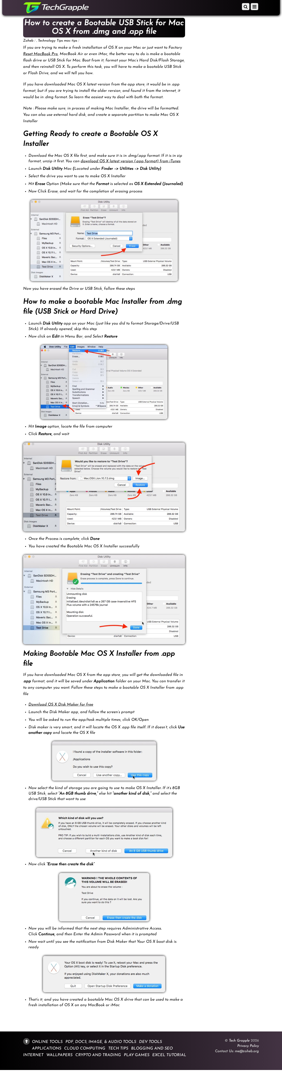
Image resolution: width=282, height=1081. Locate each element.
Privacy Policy (248, 1046)
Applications (46, 1048)
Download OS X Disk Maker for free (60, 705)
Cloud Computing (84, 1048)
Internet (33, 1055)
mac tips (70, 40)
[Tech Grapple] (56, 12)
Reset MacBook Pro (40, 54)
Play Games (136, 1055)
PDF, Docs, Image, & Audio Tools (100, 1042)
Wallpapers (59, 1055)
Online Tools (47, 1042)
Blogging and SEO (152, 1048)
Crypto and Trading (98, 1055)
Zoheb (28, 40)
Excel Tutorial (169, 1055)
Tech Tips (118, 1048)
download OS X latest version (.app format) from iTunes (130, 161)
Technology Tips (50, 40)
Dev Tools (150, 1042)
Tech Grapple (239, 1040)
